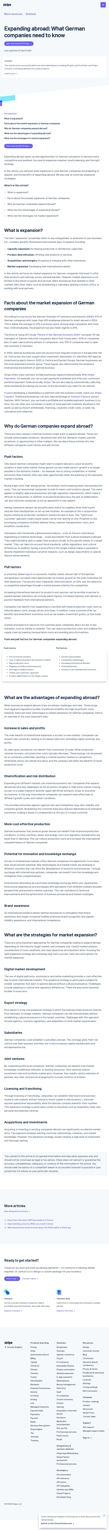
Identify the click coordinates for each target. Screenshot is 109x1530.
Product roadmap (91, 1401)
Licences (87, 1379)
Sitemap (87, 1383)
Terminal (34, 1436)
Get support (88, 1427)
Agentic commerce (65, 1354)
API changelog (63, 1485)
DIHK (90, 316)
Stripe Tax (49, 382)
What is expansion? (13, 118)
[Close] (104, 1516)
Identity (34, 1392)
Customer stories (91, 1350)
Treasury (34, 1440)
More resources (13, 13)
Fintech (60, 1403)
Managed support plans (93, 1430)
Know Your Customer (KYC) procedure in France (30, 1220)
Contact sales (29, 1278)
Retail (59, 1439)
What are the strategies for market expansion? (27, 138)
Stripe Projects (63, 1493)
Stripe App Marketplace (67, 1453)
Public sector (63, 1435)
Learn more (9, 73)
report (29, 574)
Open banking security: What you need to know (30, 1223)
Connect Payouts (80, 396)
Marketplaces (63, 1380)
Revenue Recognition (40, 1425)
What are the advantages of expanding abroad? (27, 133)
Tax (32, 1433)
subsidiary (51, 1039)
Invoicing (34, 1395)
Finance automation (66, 1369)
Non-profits (62, 1428)
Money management (66, 1384)
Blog (85, 1354)
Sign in (86, 1437)
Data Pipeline (36, 1380)
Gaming (60, 1406)
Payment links (36, 1410)
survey (25, 316)
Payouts (34, 1418)
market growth (64, 577)
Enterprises (62, 1347)
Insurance (61, 1417)
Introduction (10, 113)
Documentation (64, 1474)
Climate (33, 1369)
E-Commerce (63, 1362)
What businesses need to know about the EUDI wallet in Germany (39, 1227)
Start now (11, 1278)
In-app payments (64, 1377)
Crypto (33, 1377)
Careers (86, 1405)
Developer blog (64, 1497)
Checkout (34, 1365)
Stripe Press (88, 1412)
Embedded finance (65, 1365)
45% (81, 338)
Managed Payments (39, 1406)
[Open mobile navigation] (103, 4)
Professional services (67, 1432)
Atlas (32, 1350)
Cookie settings (90, 1387)
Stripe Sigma (36, 1429)
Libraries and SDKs (65, 1489)
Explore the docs (65, 1310)
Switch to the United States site (56, 1523)
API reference (63, 1478)
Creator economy (65, 1399)
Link (32, 1403)
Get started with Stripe (18, 43)
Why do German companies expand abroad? (25, 128)
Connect (34, 1373)
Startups (61, 1350)
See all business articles (16, 1211)
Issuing (33, 1399)
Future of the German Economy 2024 (59, 334)
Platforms (61, 1388)
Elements (34, 1384)
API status (61, 1482)
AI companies (63, 1395)
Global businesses (65, 1373)
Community (88, 1358)
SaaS (59, 1392)
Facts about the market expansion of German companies (32, 123)
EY (74, 356)
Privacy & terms (90, 1369)
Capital (33, 1362)
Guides (86, 1347)
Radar (33, 1421)
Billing (33, 1358)
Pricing (33, 1347)
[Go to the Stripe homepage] (7, 1343)
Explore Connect (12, 1310)
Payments (35, 1414)
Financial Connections (40, 1388)
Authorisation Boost (39, 1354)
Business (31, 13)
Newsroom (88, 1409)
